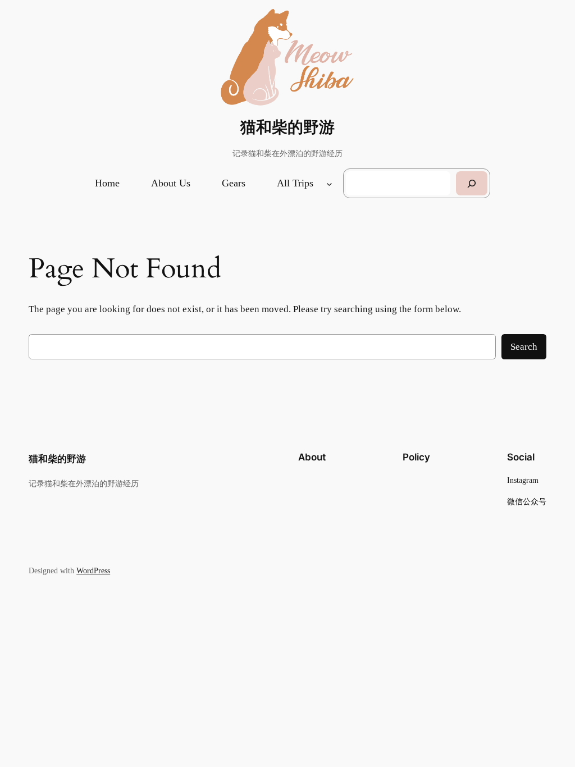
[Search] (471, 183)
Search (523, 346)
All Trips (295, 183)
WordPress (93, 570)
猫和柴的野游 (287, 127)
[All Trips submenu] (329, 183)
